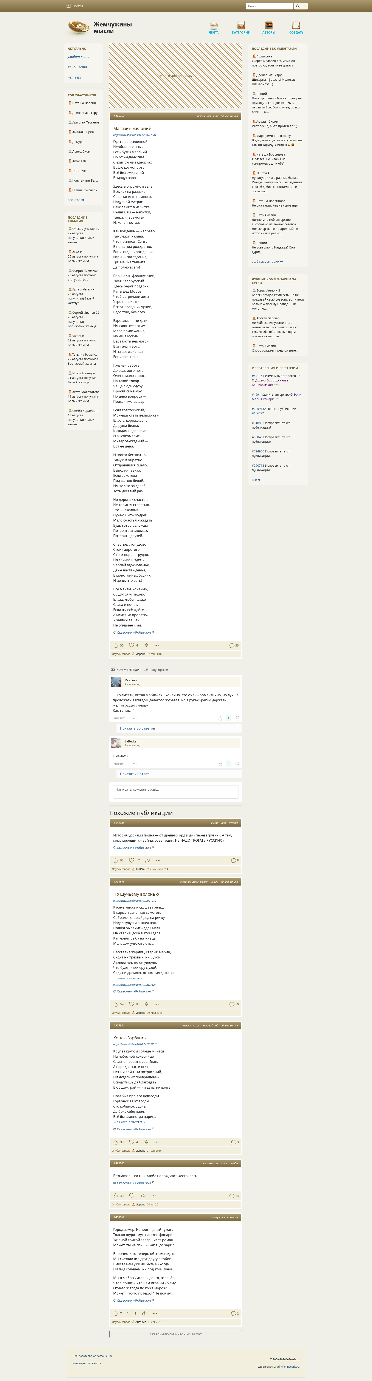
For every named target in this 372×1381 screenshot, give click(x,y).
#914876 (119, 882)
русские (233, 823)
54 (122, 1004)
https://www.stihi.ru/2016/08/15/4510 (135, 1044)
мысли (201, 116)
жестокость (210, 1163)
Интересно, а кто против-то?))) (274, 126)
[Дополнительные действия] (156, 645)
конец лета (77, 67)
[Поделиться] (146, 645)
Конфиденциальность (87, 1363)
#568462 (258, 437)
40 (122, 1196)
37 (122, 1142)
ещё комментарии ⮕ (267, 261)
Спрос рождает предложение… (275, 350)
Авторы (269, 23)
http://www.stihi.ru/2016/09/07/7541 (134, 135)
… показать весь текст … (129, 978)
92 (122, 860)
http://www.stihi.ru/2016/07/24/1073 (134, 901)
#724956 (258, 451)
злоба (234, 1163)
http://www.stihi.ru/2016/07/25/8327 (134, 984)
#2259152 (259, 409)
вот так (212, 116)
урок (223, 823)
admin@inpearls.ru (288, 1367)
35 (122, 645)
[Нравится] (115, 645)
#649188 (119, 823)
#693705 (119, 1163)
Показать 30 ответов (137, 728)
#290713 (258, 465)
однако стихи (229, 116)
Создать (296, 23)
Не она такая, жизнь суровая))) (275, 205)
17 (138, 860)
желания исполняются (194, 882)
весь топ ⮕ (76, 200)
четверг (75, 77)
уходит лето (78, 56)
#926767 (119, 116)
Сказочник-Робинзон (134, 632)
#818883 (258, 423)
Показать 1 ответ (134, 774)
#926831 (119, 1025)
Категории (241, 23)
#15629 (257, 413)
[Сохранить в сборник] (131, 645)
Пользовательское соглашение (93, 1356)
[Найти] (298, 6)
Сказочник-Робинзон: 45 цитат (176, 1334)
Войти (78, 6)
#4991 (256, 394)
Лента (214, 23)
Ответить (119, 718)
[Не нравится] (237, 718)
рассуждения (220, 1217)
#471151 (258, 376)
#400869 (119, 1217)
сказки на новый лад (205, 1025)
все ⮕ (256, 480)
